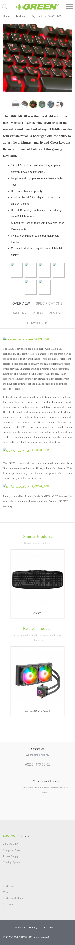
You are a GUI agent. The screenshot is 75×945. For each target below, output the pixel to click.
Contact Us (47, 927)
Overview (21, 304)
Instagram (37, 809)
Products (20, 16)
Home (6, 16)
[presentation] (2, 678)
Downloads (37, 323)
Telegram (28, 809)
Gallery (19, 313)
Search (5, 6)
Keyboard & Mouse (13, 898)
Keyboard (36, 16)
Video (38, 313)
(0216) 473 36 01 (37, 765)
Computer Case (11, 850)
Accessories (9, 904)
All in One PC (10, 844)
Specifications (49, 304)
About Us (20, 927)
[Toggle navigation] (69, 6)
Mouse (6, 892)
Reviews (56, 313)
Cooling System (11, 862)
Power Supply (10, 856)
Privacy (33, 927)
